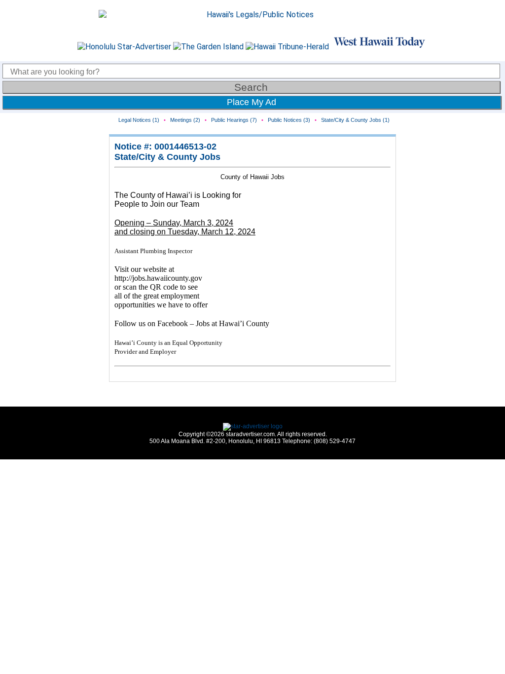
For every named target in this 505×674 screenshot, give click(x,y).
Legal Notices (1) (138, 120)
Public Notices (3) (289, 120)
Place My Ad (251, 102)
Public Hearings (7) (234, 120)
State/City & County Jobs (167, 157)
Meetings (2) (185, 120)
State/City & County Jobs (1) (355, 120)
